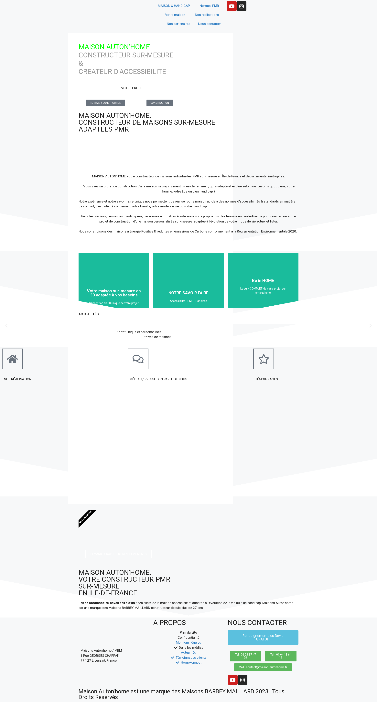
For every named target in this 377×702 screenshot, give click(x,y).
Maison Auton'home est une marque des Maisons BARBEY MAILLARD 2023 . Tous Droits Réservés (182, 694)
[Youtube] (232, 6)
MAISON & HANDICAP (174, 6)
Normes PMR (209, 6)
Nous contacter (209, 24)
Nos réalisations (207, 15)
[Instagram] (241, 6)
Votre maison (175, 15)
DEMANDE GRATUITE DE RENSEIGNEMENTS (119, 554)
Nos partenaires (178, 24)
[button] (6, 325)
